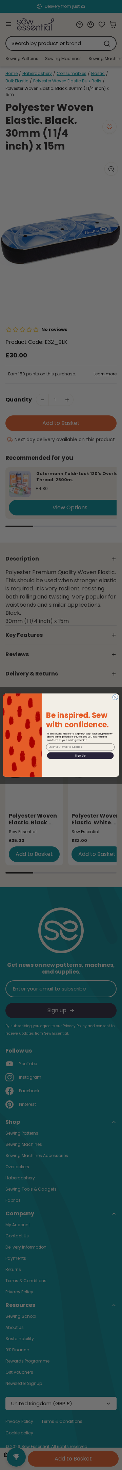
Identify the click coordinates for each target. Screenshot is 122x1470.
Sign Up (80, 755)
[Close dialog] (115, 697)
